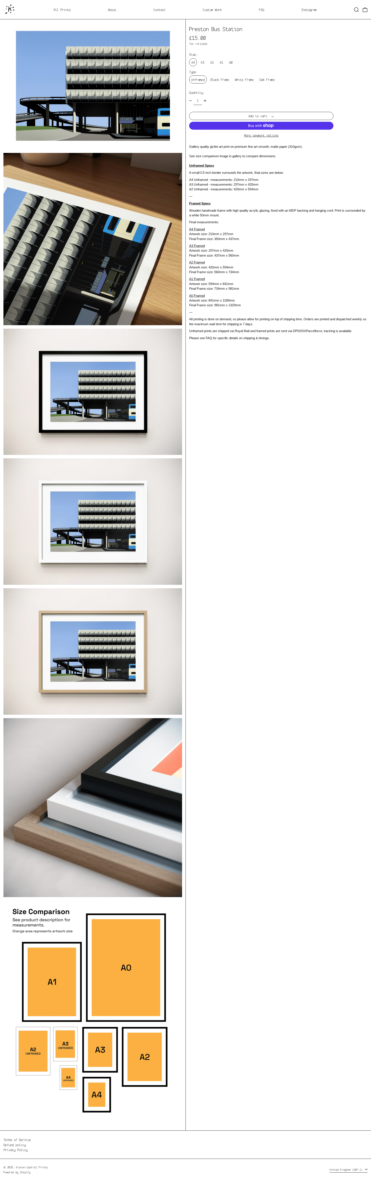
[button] (356, 9)
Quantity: (197, 92)
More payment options (261, 135)
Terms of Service (17, 1140)
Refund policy (14, 1145)
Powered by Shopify (16, 1172)
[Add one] (205, 101)
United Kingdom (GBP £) (347, 1169)
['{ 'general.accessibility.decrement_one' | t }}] (190, 101)
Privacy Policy (15, 1150)
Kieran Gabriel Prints (32, 1167)
